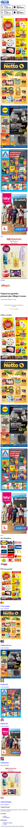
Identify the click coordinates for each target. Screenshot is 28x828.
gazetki (16, 309)
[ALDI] (14, 191)
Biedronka (14, 9)
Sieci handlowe (6, 817)
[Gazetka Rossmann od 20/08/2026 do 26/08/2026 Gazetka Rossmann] (11, 795)
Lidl (1, 148)
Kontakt (8, 4)
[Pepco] (14, 235)
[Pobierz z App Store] (19, 8)
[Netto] (14, 103)
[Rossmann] (14, 278)
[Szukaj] (2, 17)
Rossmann (3, 280)
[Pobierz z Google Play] (7, 8)
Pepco (2, 236)
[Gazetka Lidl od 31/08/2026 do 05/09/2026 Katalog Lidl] (11, 678)
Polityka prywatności (7, 822)
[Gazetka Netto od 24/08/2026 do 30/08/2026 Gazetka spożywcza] (11, 638)
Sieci (5, 4)
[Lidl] (14, 147)
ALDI (2, 192)
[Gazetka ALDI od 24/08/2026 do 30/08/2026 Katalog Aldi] (11, 717)
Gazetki (2, 4)
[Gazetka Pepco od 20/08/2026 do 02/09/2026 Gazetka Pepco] (11, 756)
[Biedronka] (14, 60)
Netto (2, 105)
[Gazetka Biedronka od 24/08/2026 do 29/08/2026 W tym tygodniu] (11, 599)
